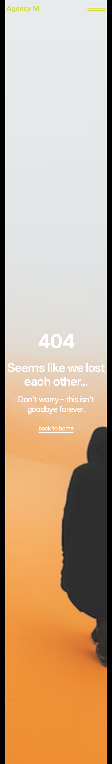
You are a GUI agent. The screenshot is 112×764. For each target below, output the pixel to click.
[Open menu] (97, 9)
